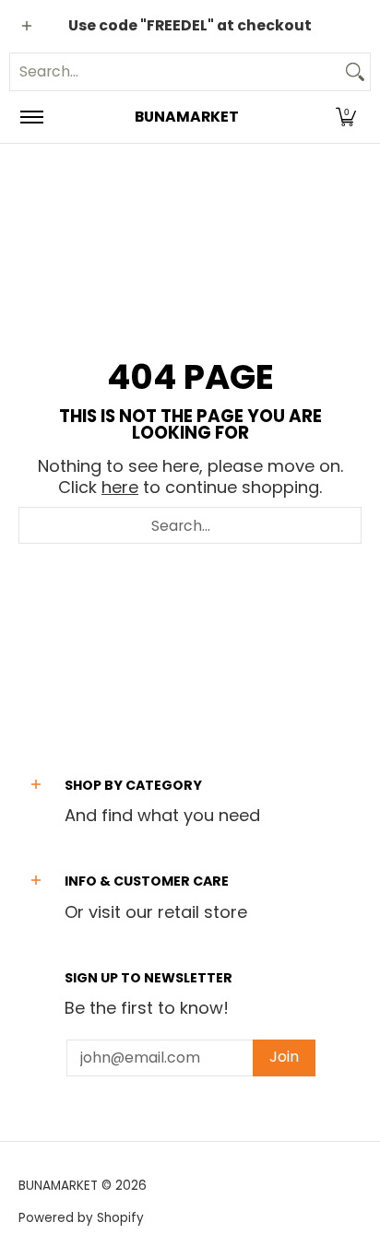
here (119, 487)
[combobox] (175, 71)
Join (284, 1056)
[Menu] (30, 117)
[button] (346, 117)
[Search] (355, 71)
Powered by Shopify (81, 1218)
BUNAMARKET (187, 116)
